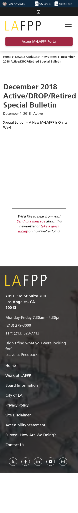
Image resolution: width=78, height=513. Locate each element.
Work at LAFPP (18, 375)
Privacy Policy (16, 405)
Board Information (21, 385)
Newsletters (49, 57)
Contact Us (14, 444)
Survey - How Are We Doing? (30, 435)
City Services (43, 3)
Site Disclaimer (18, 415)
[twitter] (13, 461)
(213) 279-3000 (18, 325)
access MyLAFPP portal (39, 41)
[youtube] (50, 461)
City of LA (13, 395)
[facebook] (25, 461)
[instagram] (63, 461)
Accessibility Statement (25, 425)
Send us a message (31, 221)
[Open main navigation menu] (68, 25)
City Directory (64, 3)
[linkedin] (38, 461)
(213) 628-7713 (26, 333)
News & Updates (26, 57)
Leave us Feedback (21, 354)
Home (7, 57)
